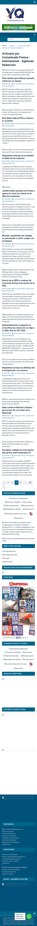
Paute (3, 874)
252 (30, 482)
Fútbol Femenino (7, 562)
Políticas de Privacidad (8, 833)
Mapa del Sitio (6, 844)
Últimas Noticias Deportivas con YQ (12, 829)
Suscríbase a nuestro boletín (10, 838)
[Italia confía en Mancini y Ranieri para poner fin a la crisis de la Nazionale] (18, 401)
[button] (34, 2)
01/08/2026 (7, 161)
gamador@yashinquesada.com (11, 859)
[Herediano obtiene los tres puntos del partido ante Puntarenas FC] (18, 444)
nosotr (10, 874)
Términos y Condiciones (9, 835)
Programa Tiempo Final (9, 872)
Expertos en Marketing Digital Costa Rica (22, 924)
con (6, 874)
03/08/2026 (7, 84)
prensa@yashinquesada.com (16, 857)
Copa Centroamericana (9, 555)
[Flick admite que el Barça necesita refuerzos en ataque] (18, 72)
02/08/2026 (7, 123)
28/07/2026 (7, 415)
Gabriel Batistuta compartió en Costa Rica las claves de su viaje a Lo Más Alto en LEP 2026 (18, 328)
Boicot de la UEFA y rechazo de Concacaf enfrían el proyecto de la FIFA (18, 283)
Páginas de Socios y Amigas (10, 842)
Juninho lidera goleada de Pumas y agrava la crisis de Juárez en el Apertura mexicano (18, 193)
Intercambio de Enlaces (9, 840)
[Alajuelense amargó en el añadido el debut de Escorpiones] (18, 151)
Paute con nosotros (8, 831)
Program (4, 869)
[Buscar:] (19, 39)
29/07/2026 (7, 373)
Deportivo (17, 869)
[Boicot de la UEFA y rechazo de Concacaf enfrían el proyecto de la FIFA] (18, 273)
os (13, 874)
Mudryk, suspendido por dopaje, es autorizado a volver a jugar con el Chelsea (18, 238)
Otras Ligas (5, 558)
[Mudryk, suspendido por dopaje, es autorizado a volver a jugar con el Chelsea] (18, 228)
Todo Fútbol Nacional (9, 551)
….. (20, 103)
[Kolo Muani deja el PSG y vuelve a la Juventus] (18, 112)
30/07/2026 (7, 288)
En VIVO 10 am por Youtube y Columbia (14, 867)
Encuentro (11, 869)
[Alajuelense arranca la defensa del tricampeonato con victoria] (18, 361)
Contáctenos (6, 863)
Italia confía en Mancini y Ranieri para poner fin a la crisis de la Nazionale (17, 410)
